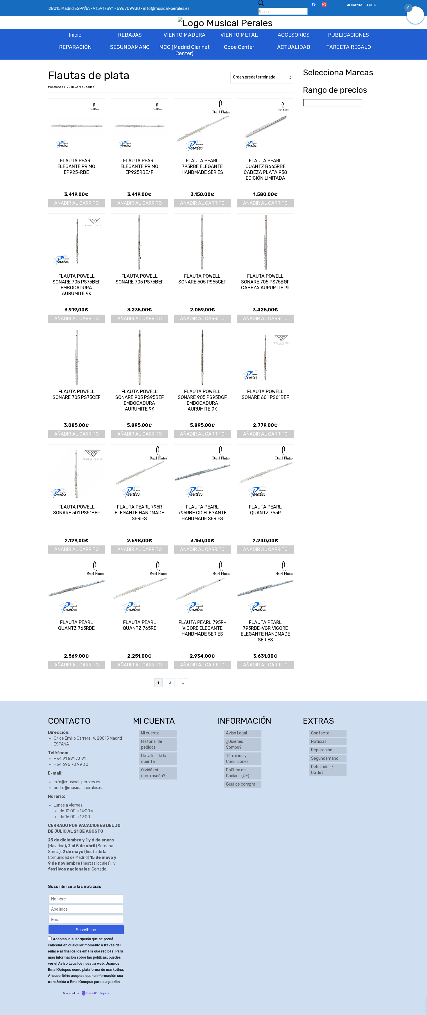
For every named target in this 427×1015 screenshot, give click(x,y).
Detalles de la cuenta (153, 758)
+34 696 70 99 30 (71, 764)
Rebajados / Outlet (322, 769)
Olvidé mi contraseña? (153, 773)
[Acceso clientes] (333, 5)
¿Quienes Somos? (234, 744)
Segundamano (324, 758)
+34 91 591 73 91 (70, 758)
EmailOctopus (97, 993)
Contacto (320, 733)
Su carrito (360, 5)
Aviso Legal (236, 733)
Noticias (318, 741)
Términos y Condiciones (237, 758)
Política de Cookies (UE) (237, 773)
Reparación (321, 750)
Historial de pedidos (151, 744)
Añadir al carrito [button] (76, 203)
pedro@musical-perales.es (78, 787)
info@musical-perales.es (77, 781)
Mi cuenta (150, 733)
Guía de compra (240, 784)
